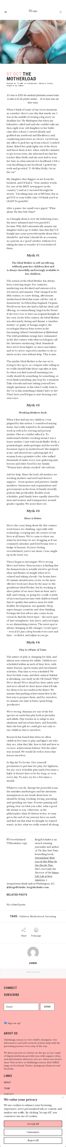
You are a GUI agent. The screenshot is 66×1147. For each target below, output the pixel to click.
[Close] (63, 1097)
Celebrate (32, 83)
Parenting (50, 916)
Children (24, 916)
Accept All (33, 1124)
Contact (9, 1094)
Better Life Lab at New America (47, 876)
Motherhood (37, 916)
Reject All (33, 1140)
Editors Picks (46, 83)
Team (7, 1088)
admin (21, 85)
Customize (33, 1132)
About (7, 1082)
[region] (33, 1121)
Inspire (10, 85)
